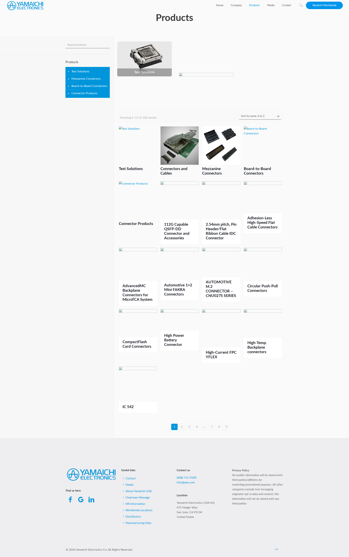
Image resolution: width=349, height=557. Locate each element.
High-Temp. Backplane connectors (257, 347)
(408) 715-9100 (186, 477)
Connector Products (84, 93)
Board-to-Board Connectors (89, 86)
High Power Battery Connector (174, 340)
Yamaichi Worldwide (324, 5)
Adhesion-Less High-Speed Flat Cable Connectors (262, 222)
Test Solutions (80, 71)
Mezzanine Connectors (86, 78)
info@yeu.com (186, 482)
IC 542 (128, 407)
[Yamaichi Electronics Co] (25, 5)
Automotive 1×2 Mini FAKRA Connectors (178, 289)
